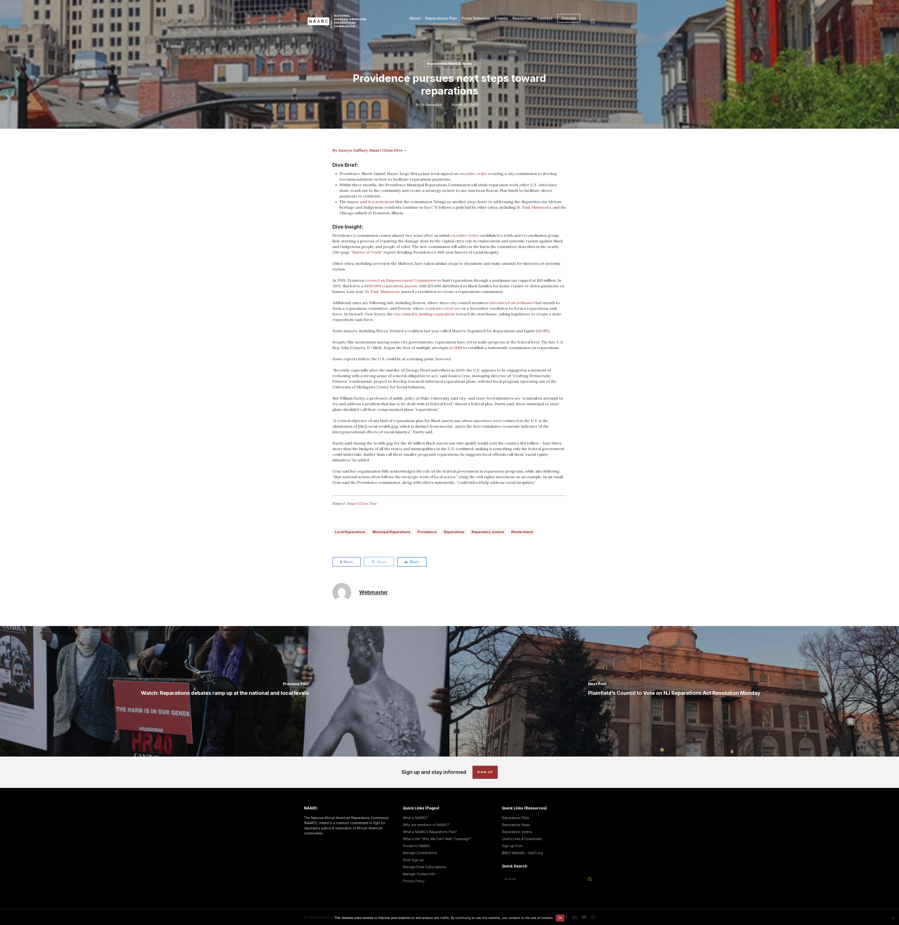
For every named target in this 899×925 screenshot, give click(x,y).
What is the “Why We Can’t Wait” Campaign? (437, 839)
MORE (542, 330)
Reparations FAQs (515, 818)
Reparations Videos (517, 832)
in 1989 (456, 347)
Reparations (454, 532)
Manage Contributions (420, 853)
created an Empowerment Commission (400, 280)
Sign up (485, 772)
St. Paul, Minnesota (534, 207)
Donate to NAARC (416, 846)
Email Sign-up (413, 860)
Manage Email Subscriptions (424, 867)
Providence (427, 532)
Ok (560, 918)
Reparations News (516, 825)
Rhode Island (522, 532)
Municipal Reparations (391, 532)
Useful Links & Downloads (522, 839)
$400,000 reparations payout (390, 286)
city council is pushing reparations (424, 314)
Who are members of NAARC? (426, 825)
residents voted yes (442, 308)
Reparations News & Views (449, 64)
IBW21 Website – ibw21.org (522, 853)
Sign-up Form (512, 846)
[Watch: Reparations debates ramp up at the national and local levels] (225, 691)
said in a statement (377, 201)
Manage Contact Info (419, 874)
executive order (473, 173)
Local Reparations (350, 532)
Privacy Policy (414, 881)
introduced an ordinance (512, 302)
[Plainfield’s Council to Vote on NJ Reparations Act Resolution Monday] (674, 691)
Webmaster (431, 104)
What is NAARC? (415, 818)
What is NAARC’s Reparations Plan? (430, 832)
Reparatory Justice (488, 532)
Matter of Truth (366, 252)
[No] (893, 918)
